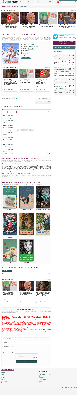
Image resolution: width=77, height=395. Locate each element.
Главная (3, 372)
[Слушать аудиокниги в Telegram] (64, 36)
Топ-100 (3, 377)
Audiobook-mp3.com (72, 387)
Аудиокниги (23, 1)
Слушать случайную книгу (64, 47)
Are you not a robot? (8, 352)
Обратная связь (5, 382)
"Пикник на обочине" (64, 71)
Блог (53, 1)
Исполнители (41, 1)
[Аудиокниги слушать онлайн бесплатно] (10, 1)
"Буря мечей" (62, 82)
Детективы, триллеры (45, 376)
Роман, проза (42, 379)
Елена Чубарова (33, 46)
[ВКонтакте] (22, 58)
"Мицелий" (61, 65)
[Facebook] (24, 58)
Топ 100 (49, 1)
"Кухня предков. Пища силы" (66, 94)
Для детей (45, 37)
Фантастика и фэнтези (45, 374)
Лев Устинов (31, 44)
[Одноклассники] (26, 58)
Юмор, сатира (43, 382)
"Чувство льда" (63, 77)
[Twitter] (30, 58)
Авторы (35, 1)
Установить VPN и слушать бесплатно (64, 42)
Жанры (29, 1)
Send (26, 361)
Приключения (42, 381)
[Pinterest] (28, 58)
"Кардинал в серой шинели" (66, 58)
